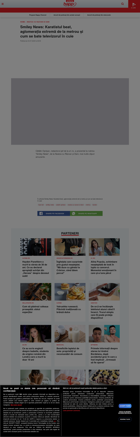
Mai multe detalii (16, 405)
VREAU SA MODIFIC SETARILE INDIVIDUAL (125, 412)
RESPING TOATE (125, 419)
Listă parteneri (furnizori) (71, 410)
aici (55, 421)
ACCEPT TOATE (125, 406)
